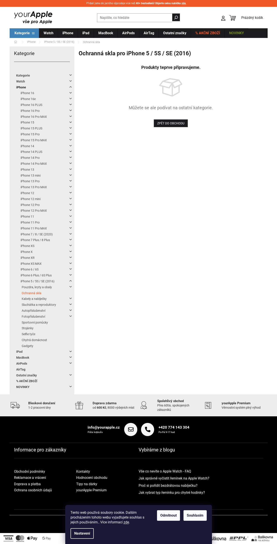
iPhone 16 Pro (30, 111)
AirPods (21, 363)
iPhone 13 (27, 169)
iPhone (21, 87)
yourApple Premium (91, 490)
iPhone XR (28, 257)
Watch (20, 81)
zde (126, 522)
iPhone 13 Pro (30, 181)
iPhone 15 (27, 122)
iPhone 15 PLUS (31, 128)
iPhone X (27, 252)
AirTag (20, 369)
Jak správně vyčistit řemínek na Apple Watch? (174, 478)
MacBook (22, 357)
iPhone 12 (27, 193)
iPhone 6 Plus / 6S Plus (36, 275)
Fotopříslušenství (33, 316)
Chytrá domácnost (34, 340)
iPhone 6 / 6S (30, 269)
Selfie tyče (28, 334)
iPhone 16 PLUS (31, 105)
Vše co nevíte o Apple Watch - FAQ (165, 471)
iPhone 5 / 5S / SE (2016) (38, 281)
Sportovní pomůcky (35, 322)
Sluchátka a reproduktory (39, 304)
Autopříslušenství (33, 310)
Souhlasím (195, 515)
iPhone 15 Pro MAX (34, 140)
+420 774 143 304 (174, 427)
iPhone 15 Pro (30, 134)
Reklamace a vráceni (30, 478)
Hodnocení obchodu (91, 478)
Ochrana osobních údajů (33, 490)
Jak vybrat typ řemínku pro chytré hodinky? (172, 492)
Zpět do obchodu (170, 123)
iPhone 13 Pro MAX (34, 187)
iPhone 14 (27, 146)
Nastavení (82, 533)
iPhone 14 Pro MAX (34, 163)
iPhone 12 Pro (30, 205)
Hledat (176, 17)
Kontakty (83, 471)
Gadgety (27, 346)
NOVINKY (23, 387)
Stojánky (28, 328)
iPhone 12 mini (31, 199)
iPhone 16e (28, 99)
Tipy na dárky (86, 484)
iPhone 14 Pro (30, 157)
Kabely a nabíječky (34, 299)
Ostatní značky (26, 375)
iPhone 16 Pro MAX (34, 116)
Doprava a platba (27, 484)
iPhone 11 (27, 216)
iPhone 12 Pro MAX (34, 210)
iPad (19, 351)
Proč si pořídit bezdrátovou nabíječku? (168, 485)
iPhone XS (27, 246)
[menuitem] (24, 33)
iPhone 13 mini (31, 175)
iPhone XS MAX (31, 263)
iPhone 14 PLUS (31, 152)
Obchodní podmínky (29, 471)
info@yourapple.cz (104, 427)
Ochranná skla (31, 293)
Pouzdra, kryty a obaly (37, 287)
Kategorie (23, 75)
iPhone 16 (27, 93)
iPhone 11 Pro (30, 222)
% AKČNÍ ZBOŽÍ (26, 381)
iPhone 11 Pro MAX (34, 228)
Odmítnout (168, 515)
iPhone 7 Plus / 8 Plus (35, 240)
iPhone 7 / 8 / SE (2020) (37, 234)
